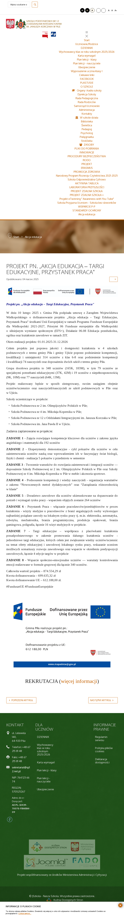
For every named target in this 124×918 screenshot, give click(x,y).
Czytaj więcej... (24, 913)
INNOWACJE (86, 152)
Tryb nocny (77, 10)
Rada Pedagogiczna (87, 98)
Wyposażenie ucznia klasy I (87, 71)
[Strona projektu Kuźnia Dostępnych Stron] (49, 846)
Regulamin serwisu (101, 738)
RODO (87, 160)
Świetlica (86, 125)
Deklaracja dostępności (102, 761)
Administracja (87, 109)
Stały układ (98, 10)
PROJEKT (87, 164)
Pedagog (87, 129)
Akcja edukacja (86, 214)
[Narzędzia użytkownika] (113, 279)
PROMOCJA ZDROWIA (87, 171)
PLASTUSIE (86, 82)
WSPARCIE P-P (86, 206)
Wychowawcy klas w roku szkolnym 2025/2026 (86, 51)
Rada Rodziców (87, 102)
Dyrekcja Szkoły (87, 94)
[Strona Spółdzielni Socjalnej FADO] (85, 862)
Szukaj (35, 4)
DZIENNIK (87, 48)
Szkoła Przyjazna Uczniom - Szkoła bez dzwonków (86, 202)
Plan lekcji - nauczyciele (86, 63)
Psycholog (87, 133)
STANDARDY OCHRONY (86, 210)
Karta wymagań (87, 55)
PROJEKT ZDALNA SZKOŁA (87, 191)
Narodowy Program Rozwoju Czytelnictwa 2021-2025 (87, 175)
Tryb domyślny (73, 10)
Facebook (9, 819)
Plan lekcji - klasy (87, 59)
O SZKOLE (87, 86)
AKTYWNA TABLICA (86, 183)
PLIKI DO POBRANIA (87, 148)
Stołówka (86, 140)
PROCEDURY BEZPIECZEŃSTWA (87, 156)
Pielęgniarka (87, 137)
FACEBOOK (87, 78)
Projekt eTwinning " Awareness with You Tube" (87, 198)
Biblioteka (87, 121)
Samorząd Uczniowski (87, 106)
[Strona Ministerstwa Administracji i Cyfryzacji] (82, 846)
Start (87, 40)
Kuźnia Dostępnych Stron (68, 900)
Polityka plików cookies (104, 749)
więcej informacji (79, 681)
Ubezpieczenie (86, 67)
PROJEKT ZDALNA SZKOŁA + (87, 195)
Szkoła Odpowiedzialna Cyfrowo (87, 179)
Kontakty (87, 113)
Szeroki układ (103, 10)
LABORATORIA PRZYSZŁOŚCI (86, 187)
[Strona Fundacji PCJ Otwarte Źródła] (47, 862)
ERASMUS (87, 167)
